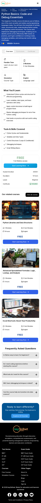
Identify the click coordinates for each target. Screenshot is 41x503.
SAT (3, 465)
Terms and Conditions (15, 500)
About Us (24, 472)
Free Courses (6, 472)
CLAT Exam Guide (27, 462)
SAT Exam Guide (26, 465)
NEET (3, 453)
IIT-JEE (4, 456)
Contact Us (24, 475)
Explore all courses (20, 416)
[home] (7, 3)
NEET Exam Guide (27, 453)
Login (23, 481)
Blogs (23, 478)
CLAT (3, 462)
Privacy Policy (28, 500)
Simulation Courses (8, 475)
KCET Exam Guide (27, 459)
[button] (37, 3)
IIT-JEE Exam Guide (27, 456)
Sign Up (23, 484)
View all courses (32, 195)
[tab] (9, 51)
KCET (3, 459)
